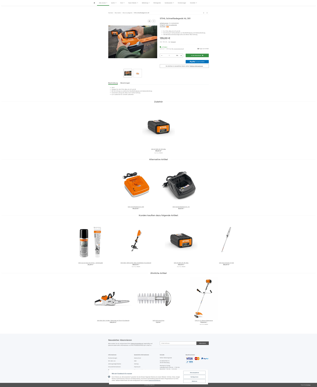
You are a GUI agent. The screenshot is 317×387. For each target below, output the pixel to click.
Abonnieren (202, 343)
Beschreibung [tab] (113, 83)
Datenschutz (137, 358)
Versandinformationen (114, 367)
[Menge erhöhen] (181, 55)
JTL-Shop (308, 385)
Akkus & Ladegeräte (171, 25)
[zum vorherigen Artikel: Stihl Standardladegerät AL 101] (203, 13)
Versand (173, 42)
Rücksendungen (112, 358)
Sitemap (136, 364)
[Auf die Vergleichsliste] (149, 21)
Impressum (137, 367)
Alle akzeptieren (194, 372)
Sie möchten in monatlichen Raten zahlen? (184, 66)
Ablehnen (194, 381)
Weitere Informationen (196, 66)
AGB (135, 361)
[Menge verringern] (162, 55)
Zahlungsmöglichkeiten (114, 364)
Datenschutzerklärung (137, 343)
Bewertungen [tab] (125, 83)
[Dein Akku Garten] (94, 3)
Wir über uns (111, 361)
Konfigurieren (194, 377)
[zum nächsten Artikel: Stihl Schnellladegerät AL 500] (207, 13)
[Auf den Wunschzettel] (154, 21)
